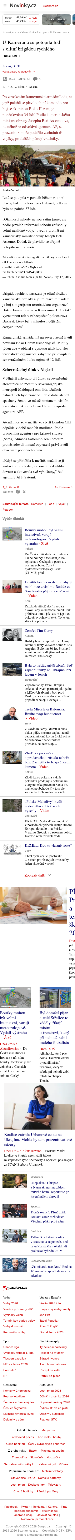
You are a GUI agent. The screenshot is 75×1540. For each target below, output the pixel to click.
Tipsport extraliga (14, 1358)
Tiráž (64, 1506)
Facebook (11, 1506)
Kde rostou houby (49, 1437)
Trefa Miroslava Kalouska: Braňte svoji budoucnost (45, 711)
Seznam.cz (50, 5)
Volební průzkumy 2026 (18, 1309)
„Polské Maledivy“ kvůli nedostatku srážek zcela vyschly (43, 806)
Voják (61, 503)
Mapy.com (48, 1430)
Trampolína (19, 1457)
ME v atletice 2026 (15, 1364)
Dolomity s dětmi (14, 1419)
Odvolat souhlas (47, 1515)
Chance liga (11, 1347)
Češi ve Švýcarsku (15, 1408)
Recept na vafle (50, 1370)
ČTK (17, 66)
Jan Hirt (45, 1314)
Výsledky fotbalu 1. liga (18, 1352)
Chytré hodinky (23, 1491)
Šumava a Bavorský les (18, 1402)
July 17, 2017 (62, 277)
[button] (37, 165)
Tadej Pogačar (49, 1320)
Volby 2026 (10, 1303)
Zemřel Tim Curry (39, 630)
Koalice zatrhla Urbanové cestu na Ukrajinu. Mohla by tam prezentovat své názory (38, 1139)
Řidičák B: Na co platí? (54, 1408)
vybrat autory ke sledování (17, 71)
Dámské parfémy (49, 1477)
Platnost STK (48, 1419)
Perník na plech (50, 1375)
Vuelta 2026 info (50, 1303)
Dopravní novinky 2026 (55, 1402)
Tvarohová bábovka (53, 1364)
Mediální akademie (26, 1510)
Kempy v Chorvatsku (17, 1390)
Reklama (39, 1506)
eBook (11, 79)
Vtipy (28, 850)
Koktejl (29, 772)
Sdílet (26, 79)
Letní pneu (18, 1484)
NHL (6, 1375)
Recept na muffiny (52, 1352)
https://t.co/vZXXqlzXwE (26, 267)
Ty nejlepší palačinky (53, 1347)
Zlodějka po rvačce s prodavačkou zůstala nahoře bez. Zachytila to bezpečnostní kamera (48, 759)
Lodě (51, 503)
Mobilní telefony (52, 1471)
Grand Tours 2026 (52, 1332)
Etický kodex (50, 1510)
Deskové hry (36, 1484)
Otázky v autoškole (52, 1413)
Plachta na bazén (52, 1450)
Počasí (29, 548)
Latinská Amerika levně (18, 1413)
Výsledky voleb (13, 1314)
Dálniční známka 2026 (54, 1396)
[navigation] (5, 5)
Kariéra (53, 1506)
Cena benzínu (15, 1443)
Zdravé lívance (49, 1358)
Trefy (28, 723)
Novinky (7, 66)
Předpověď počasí (22, 1437)
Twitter (25, 1506)
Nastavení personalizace (37, 1519)
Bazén (33, 1450)
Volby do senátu (13, 1326)
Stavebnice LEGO (23, 1477)
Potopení (8, 509)
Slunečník (36, 1457)
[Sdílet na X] (24, 492)
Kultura (29, 635)
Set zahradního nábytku (19, 1464)
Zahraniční (31, 679)
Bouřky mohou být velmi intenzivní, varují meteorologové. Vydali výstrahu (44, 536)
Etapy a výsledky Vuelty (55, 1309)
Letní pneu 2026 (50, 1390)
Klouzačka (53, 1457)
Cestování (31, 816)
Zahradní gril (47, 1464)
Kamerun (37, 503)
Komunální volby (14, 1332)
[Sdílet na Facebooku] (18, 492)
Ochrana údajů (23, 1515)
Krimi (28, 601)
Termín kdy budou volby (19, 1320)
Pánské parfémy (47, 1491)
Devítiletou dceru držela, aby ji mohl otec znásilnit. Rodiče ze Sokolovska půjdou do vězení (48, 586)
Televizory (54, 1484)
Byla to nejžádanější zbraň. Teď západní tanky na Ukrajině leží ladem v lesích (48, 670)
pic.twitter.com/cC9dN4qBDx (22, 272)
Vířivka (63, 1464)
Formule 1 (10, 1370)
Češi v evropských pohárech (46, 1443)
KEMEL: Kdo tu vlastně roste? (48, 845)
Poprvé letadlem (14, 1396)
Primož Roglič (49, 1326)
